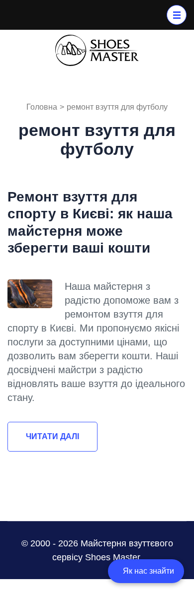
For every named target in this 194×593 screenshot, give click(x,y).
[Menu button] (177, 15)
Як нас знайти (148, 571)
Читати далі (52, 436)
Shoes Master (112, 557)
